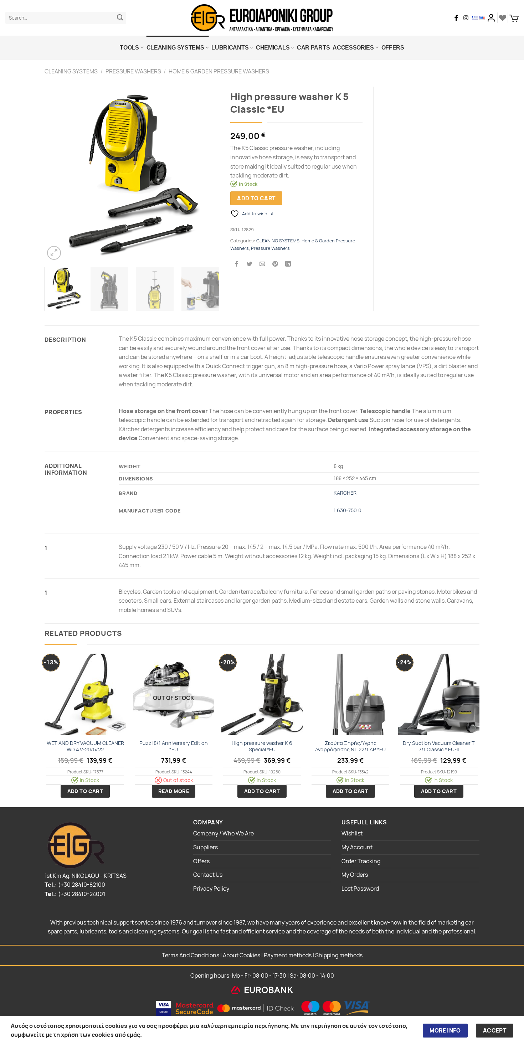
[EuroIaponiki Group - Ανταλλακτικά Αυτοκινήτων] (262, 17)
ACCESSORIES (353, 48)
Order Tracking (360, 861)
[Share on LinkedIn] (288, 264)
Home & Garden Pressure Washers (219, 71)
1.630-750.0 (347, 510)
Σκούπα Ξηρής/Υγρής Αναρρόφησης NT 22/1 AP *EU (350, 746)
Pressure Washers (133, 71)
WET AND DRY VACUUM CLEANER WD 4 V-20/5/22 (85, 746)
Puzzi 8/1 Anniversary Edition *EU (173, 746)
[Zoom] (54, 253)
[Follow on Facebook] (456, 18)
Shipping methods (339, 955)
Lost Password (360, 888)
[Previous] (57, 173)
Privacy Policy (211, 888)
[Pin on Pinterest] (275, 264)
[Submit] (120, 18)
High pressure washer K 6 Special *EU (262, 746)
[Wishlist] (502, 18)
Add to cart (256, 198)
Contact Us (207, 875)
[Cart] (514, 18)
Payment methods (288, 955)
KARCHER (345, 492)
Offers (392, 48)
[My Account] (491, 18)
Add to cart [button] (85, 791)
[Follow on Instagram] (466, 18)
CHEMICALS (272, 48)
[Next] (207, 173)
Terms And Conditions (190, 955)
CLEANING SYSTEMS (175, 48)
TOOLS (129, 48)
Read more (173, 791)
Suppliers (205, 847)
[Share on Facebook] (236, 264)
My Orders (354, 875)
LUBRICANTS (229, 48)
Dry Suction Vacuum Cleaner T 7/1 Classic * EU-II (439, 746)
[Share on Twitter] (250, 264)
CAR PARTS (313, 48)
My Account (357, 847)
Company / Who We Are (223, 833)
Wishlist (352, 833)
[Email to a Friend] (262, 264)
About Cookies (241, 955)
